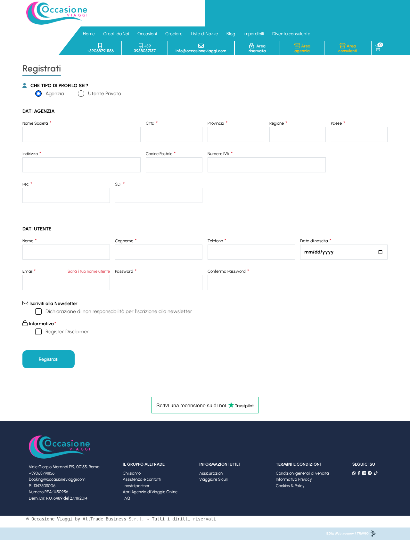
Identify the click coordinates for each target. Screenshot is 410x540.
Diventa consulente (291, 34)
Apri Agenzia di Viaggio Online (150, 491)
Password (124, 271)
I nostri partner (136, 485)
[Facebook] (359, 473)
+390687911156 (100, 50)
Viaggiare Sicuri (213, 479)
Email (27, 271)
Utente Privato (104, 93)
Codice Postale (159, 153)
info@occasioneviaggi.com (201, 50)
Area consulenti (347, 48)
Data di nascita (314, 240)
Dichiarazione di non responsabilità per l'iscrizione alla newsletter (118, 311)
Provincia (216, 123)
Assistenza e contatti (141, 479)
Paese (337, 123)
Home (89, 34)
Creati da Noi (116, 34)
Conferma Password (227, 271)
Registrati (48, 359)
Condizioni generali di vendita (302, 473)
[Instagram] (364, 473)
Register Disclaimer (67, 331)
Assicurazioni (211, 473)
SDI (118, 184)
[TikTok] (375, 473)
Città (150, 123)
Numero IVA (219, 153)
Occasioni (147, 34)
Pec (26, 184)
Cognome (124, 240)
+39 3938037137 (145, 48)
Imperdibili (253, 34)
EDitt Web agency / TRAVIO (348, 533)
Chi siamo (132, 473)
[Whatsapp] (354, 473)
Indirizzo (30, 153)
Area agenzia (302, 48)
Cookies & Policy (290, 485)
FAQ (126, 498)
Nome (28, 240)
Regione (277, 123)
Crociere (174, 34)
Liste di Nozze (204, 34)
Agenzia (54, 93)
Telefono (216, 240)
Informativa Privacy (294, 479)
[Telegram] (370, 473)
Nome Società (35, 123)
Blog (230, 34)
